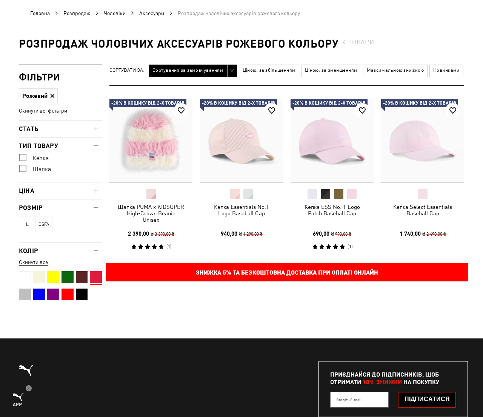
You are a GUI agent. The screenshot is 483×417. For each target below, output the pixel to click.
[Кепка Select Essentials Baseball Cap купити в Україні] (422, 140)
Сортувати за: (127, 70)
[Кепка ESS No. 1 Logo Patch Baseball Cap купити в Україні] (332, 140)
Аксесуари (151, 13)
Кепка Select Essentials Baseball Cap (422, 210)
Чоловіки (115, 13)
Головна (40, 13)
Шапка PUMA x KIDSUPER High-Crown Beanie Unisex (151, 213)
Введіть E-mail (348, 399)
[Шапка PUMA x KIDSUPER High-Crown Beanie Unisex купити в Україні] (150, 140)
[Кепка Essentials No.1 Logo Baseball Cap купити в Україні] (241, 140)
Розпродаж (76, 13)
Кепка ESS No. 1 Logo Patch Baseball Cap (332, 210)
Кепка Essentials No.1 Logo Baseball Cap (241, 210)
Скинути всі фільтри (43, 111)
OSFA (43, 224)
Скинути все (33, 262)
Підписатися (427, 399)
